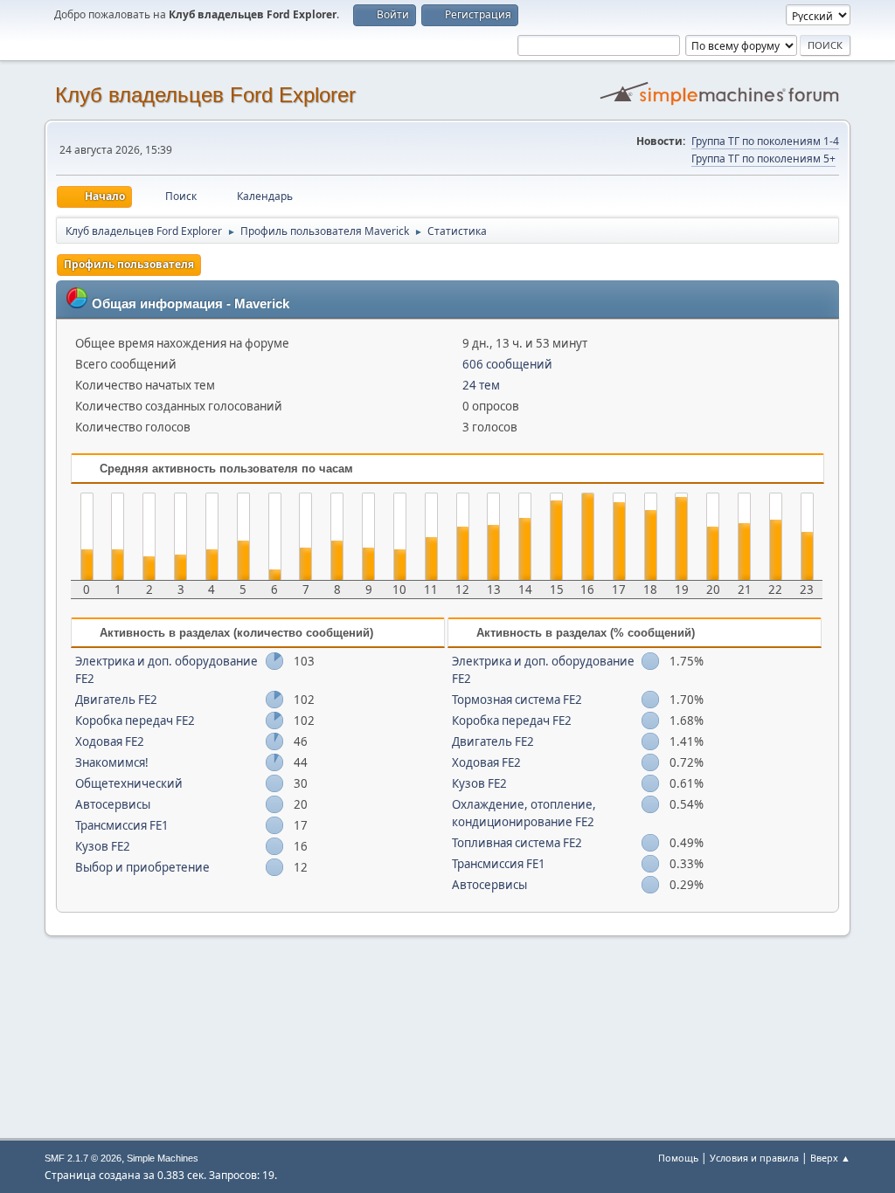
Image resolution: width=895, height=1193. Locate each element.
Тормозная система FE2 (517, 699)
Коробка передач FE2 (135, 720)
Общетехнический (129, 783)
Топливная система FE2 (517, 843)
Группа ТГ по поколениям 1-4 (765, 141)
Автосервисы (112, 804)
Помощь (678, 1157)
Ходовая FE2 (109, 741)
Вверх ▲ (830, 1157)
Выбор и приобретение (142, 867)
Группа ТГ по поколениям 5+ (763, 158)
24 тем (481, 385)
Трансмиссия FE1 (122, 825)
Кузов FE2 (102, 846)
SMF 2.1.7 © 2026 (83, 1158)
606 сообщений (507, 364)
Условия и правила (754, 1157)
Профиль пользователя (129, 264)
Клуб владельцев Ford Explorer (205, 95)
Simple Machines (162, 1158)
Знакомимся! (112, 762)
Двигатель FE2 (116, 699)
